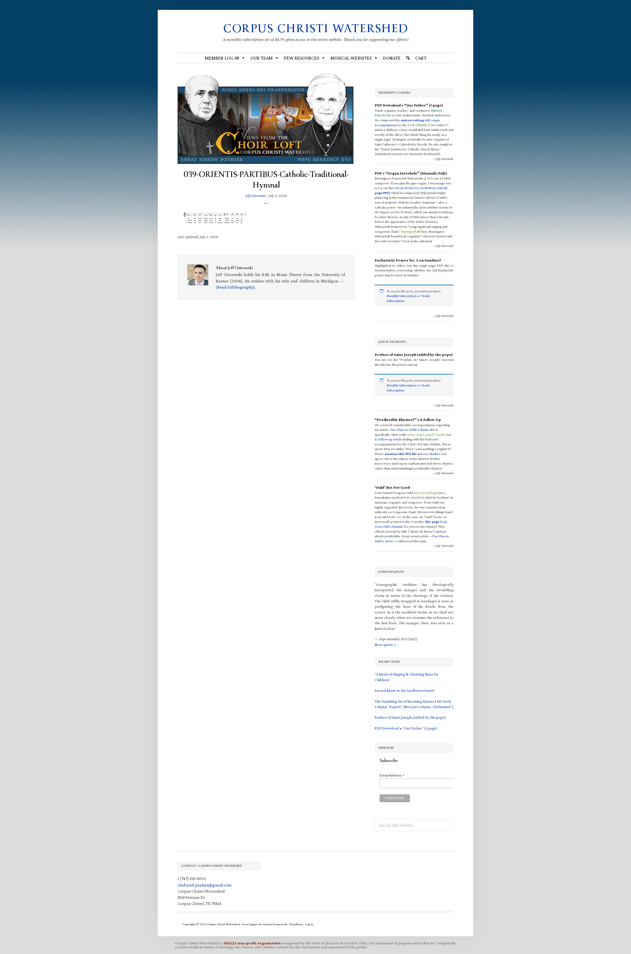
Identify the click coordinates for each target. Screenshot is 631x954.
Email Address (392, 775)
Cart (420, 58)
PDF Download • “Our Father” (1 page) (406, 728)
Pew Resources (301, 58)
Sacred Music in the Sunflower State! (404, 690)
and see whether (412, 454)
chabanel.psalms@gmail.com (204, 885)
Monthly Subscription (402, 296)
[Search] (408, 57)
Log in (309, 924)
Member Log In (222, 58)
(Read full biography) (235, 287)
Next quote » (385, 644)
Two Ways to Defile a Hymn (409, 430)
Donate (392, 58)
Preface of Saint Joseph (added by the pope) (410, 717)
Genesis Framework (274, 924)
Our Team (261, 58)
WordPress (296, 924)
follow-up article (390, 439)
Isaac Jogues (250, 924)
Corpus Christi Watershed (315, 28)
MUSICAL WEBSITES (351, 58)
